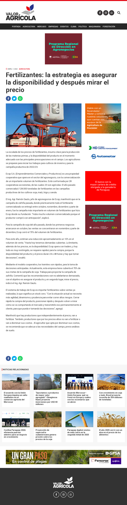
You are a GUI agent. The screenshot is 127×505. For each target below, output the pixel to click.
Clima (73, 26)
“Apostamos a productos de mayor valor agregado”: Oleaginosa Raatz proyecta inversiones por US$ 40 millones (47, 398)
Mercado (41, 26)
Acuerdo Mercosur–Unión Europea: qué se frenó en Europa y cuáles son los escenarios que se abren (79, 397)
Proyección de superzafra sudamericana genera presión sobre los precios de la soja (46, 434)
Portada (16, 26)
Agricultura (29, 26)
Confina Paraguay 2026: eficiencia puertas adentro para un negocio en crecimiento (15, 433)
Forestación (109, 26)
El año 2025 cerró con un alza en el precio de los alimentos (110, 432)
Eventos (64, 26)
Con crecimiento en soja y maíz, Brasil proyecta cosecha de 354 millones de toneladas (110, 396)
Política (83, 26)
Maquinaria (94, 26)
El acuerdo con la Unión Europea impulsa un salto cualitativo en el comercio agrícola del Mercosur (15, 397)
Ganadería (63, 33)
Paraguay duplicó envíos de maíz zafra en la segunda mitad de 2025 (78, 432)
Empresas (53, 26)
